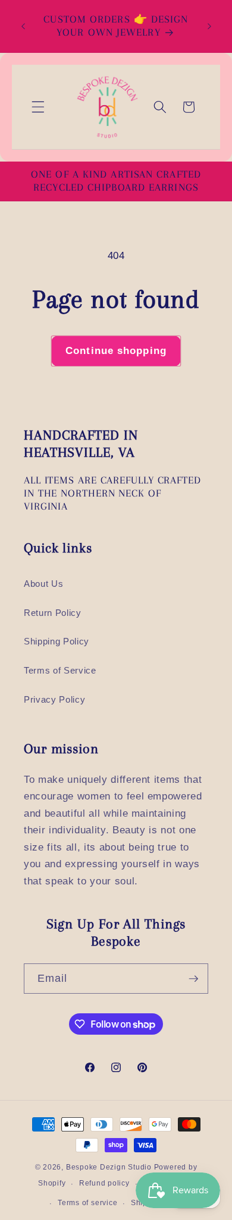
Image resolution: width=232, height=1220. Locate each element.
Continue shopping (116, 350)
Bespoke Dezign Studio (109, 1167)
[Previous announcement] (23, 26)
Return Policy (52, 613)
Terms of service (87, 1203)
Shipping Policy (56, 641)
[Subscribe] (193, 978)
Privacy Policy (54, 699)
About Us (43, 584)
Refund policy (104, 1183)
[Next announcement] (209, 26)
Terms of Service (60, 670)
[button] (38, 107)
